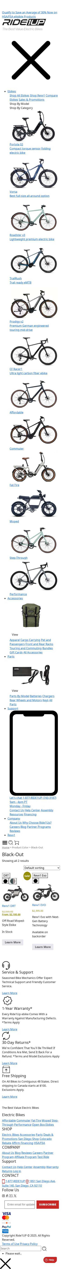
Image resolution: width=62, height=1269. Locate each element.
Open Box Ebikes (43, 1125)
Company (14, 818)
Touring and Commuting (26, 648)
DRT (6, 875)
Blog (23, 827)
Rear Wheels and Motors (26, 700)
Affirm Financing (22, 1143)
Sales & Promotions (31, 100)
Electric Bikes (10, 1135)
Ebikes (12, 91)
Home (5, 847)
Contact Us (17, 810)
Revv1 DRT (9, 906)
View (15, 634)
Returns (7, 1171)
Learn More (12, 942)
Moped (46, 1120)
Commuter (24, 1120)
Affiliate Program (25, 1157)
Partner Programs (39, 827)
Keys (46, 700)
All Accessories (33, 652)
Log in (17, 1171)
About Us (16, 823)
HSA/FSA (39, 1143)
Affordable (9, 1120)
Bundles (47, 648)
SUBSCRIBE (47, 1204)
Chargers (48, 696)
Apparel (15, 640)
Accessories (15, 598)
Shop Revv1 (37, 95)
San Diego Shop (28, 1139)
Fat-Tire (36, 1120)
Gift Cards (16, 652)
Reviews (15, 831)
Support (13, 708)
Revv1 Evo (40, 875)
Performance (22, 1125)
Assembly (39, 1167)
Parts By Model (19, 696)
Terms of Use (10, 1244)
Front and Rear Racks (39, 644)
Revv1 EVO (39, 905)
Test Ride (43, 1157)
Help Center (32, 810)
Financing (30, 814)
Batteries (36, 696)
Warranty (52, 1167)
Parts (11, 656)
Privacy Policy (29, 1244)
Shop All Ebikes (19, 95)
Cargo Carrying (30, 640)
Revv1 (11, 835)
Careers (15, 827)
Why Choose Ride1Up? (36, 823)
